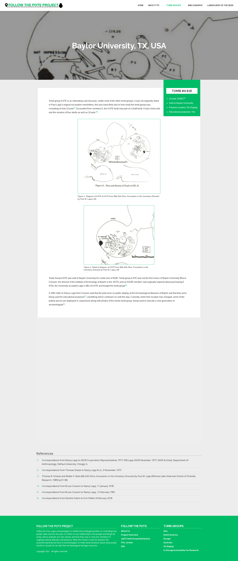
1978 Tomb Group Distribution (135, 539)
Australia (167, 542)
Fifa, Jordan (127, 542)
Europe (167, 539)
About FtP (153, 5)
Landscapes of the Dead (220, 5)
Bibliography (195, 5)
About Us (125, 531)
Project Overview (129, 535)
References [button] (44, 453)
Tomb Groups (173, 5)
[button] (184, 98)
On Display (168, 546)
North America (170, 535)
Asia (165, 531)
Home (141, 5)
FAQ (123, 546)
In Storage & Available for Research (181, 550)
